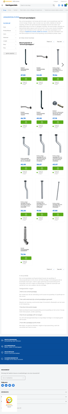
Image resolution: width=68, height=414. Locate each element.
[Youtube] (9, 385)
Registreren (64, 1)
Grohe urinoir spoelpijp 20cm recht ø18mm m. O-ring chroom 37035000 (58, 70)
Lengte (5, 41)
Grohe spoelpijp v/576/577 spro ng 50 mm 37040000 (25, 160)
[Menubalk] (2, 5)
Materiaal (5, 37)
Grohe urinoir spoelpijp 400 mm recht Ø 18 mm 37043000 (57, 205)
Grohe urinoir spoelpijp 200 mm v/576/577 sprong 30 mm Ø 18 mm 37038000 (41, 158)
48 (61, 41)
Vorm (4, 34)
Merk (4, 27)
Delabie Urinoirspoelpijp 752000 (41, 69)
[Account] (62, 5)
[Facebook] (2, 385)
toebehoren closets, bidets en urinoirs (36, 31)
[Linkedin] (13, 385)
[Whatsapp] (59, 5)
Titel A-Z (51, 41)
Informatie (5, 392)
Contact (4, 401)
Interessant (5, 396)
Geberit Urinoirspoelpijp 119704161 (25, 69)
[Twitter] (6, 385)
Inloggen (56, 1)
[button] (26, 79)
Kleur (4, 44)
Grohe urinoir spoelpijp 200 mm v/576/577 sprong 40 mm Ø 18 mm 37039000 (57, 158)
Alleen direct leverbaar (27, 37)
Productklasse (7, 30)
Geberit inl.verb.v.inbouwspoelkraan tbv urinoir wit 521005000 (58, 112)
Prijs (4, 48)
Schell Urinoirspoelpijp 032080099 (25, 249)
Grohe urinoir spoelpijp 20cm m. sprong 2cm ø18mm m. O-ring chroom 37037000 (26, 204)
